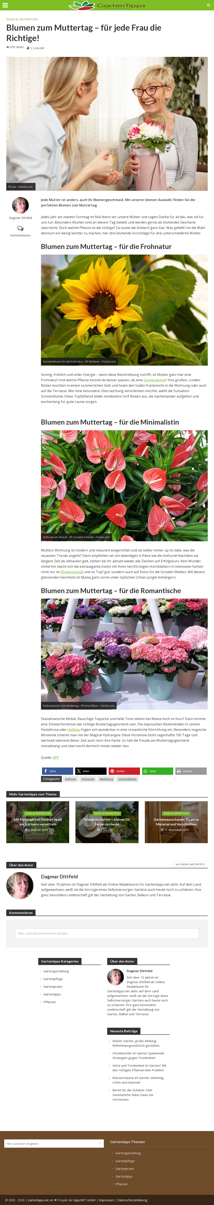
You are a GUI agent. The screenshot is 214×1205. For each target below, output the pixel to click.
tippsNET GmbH (85, 1200)
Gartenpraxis (52, 986)
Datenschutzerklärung (132, 1200)
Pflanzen (49, 1002)
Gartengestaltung (56, 971)
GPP (55, 757)
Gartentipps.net (38, 1200)
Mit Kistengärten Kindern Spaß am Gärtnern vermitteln (38, 821)
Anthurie (70, 779)
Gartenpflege (53, 979)
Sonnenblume (155, 380)
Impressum (106, 1200)
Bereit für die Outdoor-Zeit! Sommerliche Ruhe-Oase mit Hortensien (132, 1094)
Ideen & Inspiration (22, 19)
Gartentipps (52, 994)
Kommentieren (20, 235)
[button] (57, 771)
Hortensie (87, 779)
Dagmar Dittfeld (20, 218)
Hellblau (74, 729)
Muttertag (106, 779)
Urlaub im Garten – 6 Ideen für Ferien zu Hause (107, 821)
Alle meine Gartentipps (190, 864)
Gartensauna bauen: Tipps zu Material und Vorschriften (176, 821)
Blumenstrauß (72, 572)
